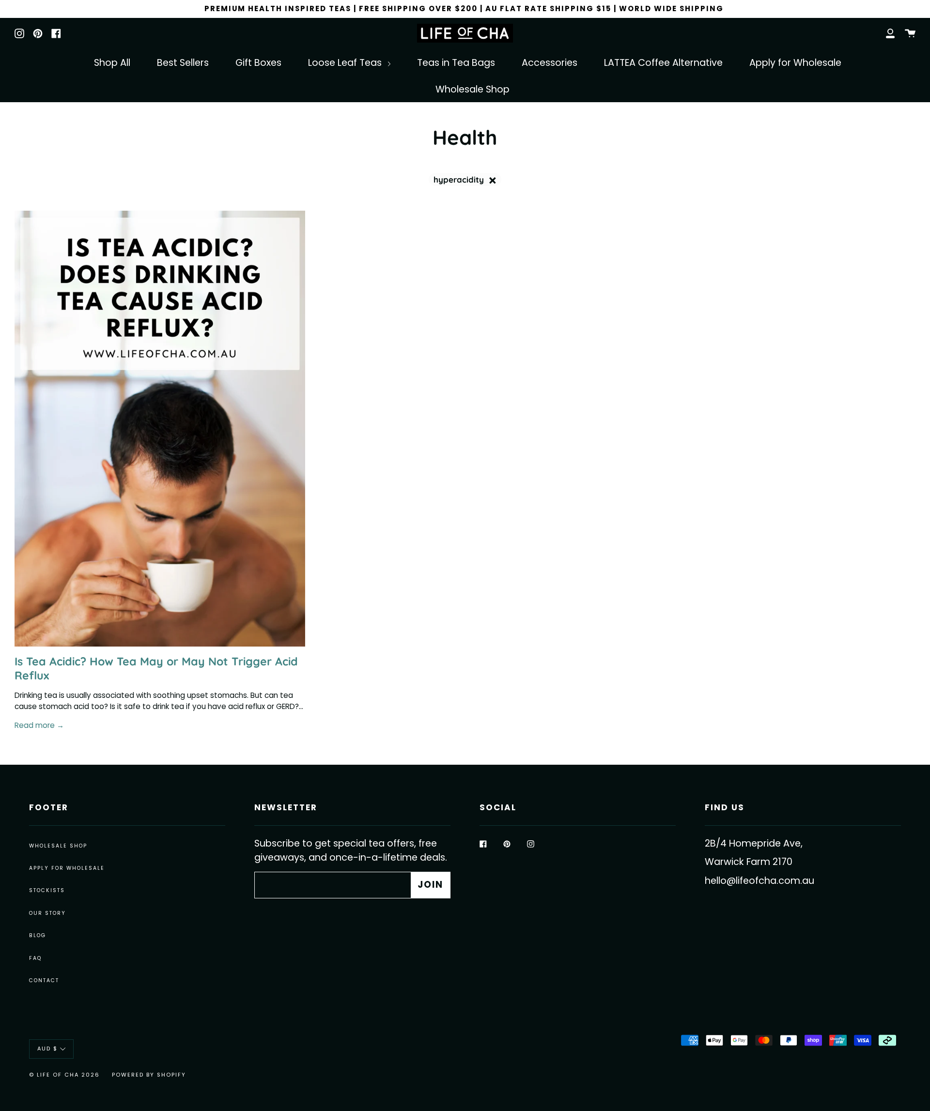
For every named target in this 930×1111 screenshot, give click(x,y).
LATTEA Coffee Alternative (663, 62)
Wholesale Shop (472, 89)
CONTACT (44, 980)
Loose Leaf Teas (346, 62)
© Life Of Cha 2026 (64, 1075)
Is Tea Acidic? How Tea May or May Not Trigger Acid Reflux (156, 668)
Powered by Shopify (149, 1075)
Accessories (549, 62)
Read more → (39, 725)
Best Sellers (183, 62)
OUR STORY (47, 913)
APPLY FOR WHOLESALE (67, 868)
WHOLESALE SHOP (58, 845)
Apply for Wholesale (795, 62)
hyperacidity (460, 179)
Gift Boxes (258, 62)
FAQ (35, 958)
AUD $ (47, 1048)
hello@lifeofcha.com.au (759, 880)
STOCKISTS (47, 890)
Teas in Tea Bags (456, 62)
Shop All (112, 62)
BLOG (37, 935)
